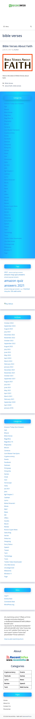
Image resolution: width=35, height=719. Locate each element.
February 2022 (9, 364)
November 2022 (9, 338)
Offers (6, 194)
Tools (6, 235)
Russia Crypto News (11, 206)
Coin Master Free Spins (12, 130)
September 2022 (9, 343)
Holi (5, 156)
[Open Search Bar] (31, 26)
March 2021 (8, 396)
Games (6, 150)
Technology (8, 232)
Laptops (7, 174)
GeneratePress (26, 716)
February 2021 (9, 399)
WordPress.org (9, 605)
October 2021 (8, 376)
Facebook (7, 139)
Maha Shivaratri (9, 180)
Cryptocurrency (9, 133)
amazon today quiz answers (12, 289)
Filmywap (7, 145)
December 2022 (9, 335)
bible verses (17, 86)
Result (6, 200)
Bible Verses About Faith (17, 46)
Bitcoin (6, 124)
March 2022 (8, 361)
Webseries (7, 247)
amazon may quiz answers (14, 274)
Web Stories (24, 687)
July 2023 (7, 332)
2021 (6, 272)
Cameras (7, 127)
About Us (6, 703)
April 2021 (7, 393)
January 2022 (8, 367)
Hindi (6, 153)
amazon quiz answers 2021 (14, 283)
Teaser (6, 227)
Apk (5, 106)
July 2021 (7, 384)
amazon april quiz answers (16, 272)
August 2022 (8, 346)
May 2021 (7, 390)
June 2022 (7, 352)
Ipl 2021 (7, 165)
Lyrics (6, 177)
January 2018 (8, 408)
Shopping (7, 218)
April (21, 289)
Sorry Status (8, 221)
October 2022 (8, 341)
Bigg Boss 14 (8, 118)
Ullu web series (16, 291)
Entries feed (8, 599)
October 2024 (8, 323)
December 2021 (9, 370)
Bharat (6, 109)
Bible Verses (9, 83)
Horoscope (8, 159)
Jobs (5, 168)
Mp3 (5, 186)
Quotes (6, 197)
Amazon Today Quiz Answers (14, 104)
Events (6, 136)
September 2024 (9, 326)
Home (5, 700)
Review (6, 203)
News (6, 189)
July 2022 (7, 349)
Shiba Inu (7, 215)
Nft (5, 191)
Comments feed (9, 602)
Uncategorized (9, 244)
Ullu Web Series (9, 241)
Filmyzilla (7, 147)
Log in (6, 596)
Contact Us (7, 706)
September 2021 (9, 379)
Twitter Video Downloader (13, 238)
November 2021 (9, 373)
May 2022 (7, 355)
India (6, 162)
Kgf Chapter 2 (8, 171)
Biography (7, 121)
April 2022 (7, 358)
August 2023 (8, 329)
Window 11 (8, 250)
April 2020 (7, 405)
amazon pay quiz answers (11, 277)
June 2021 (7, 387)
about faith (8, 86)
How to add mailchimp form (13, 639)
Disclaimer (7, 709)
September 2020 (9, 402)
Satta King (7, 209)
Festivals (7, 142)
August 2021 (8, 382)
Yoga (6, 253)
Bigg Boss (7, 115)
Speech (6, 224)
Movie (6, 183)
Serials (6, 212)
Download (26, 289)
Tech (5, 230)
